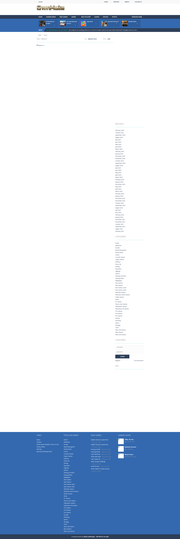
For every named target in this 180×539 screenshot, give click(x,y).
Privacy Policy (41, 447)
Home (40, 17)
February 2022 (119, 215)
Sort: (85, 39)
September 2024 (120, 163)
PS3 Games (118, 311)
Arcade (105, 17)
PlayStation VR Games (122, 309)
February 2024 (119, 180)
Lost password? (138, 360)
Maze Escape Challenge (98, 461)
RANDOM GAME (136, 17)
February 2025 (119, 151)
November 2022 (120, 201)
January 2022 (119, 217)
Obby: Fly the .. (130, 439)
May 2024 (118, 172)
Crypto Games (119, 259)
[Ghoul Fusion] (121, 456)
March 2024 (119, 177)
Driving (117, 266)
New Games (64, 17)
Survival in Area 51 (113, 21)
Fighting (117, 271)
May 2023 (118, 187)
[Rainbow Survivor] (121, 449)
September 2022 (120, 205)
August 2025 (119, 137)
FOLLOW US (138, 2)
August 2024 (119, 165)
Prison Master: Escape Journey (100, 469)
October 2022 (119, 203)
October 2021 (119, 224)
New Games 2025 (120, 290)
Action (117, 243)
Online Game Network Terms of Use (48, 444)
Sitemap (39, 449)
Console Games (120, 257)
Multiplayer (85, 17)
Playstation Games (121, 306)
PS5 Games (118, 316)
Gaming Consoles (120, 276)
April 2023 (118, 189)
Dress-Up (118, 264)
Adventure (118, 245)
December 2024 (120, 156)
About (38, 440)
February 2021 (119, 231)
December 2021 (120, 219)
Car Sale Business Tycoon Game (56, 30)
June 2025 (118, 142)
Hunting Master (95, 452)
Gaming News (51, 17)
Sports (114, 17)
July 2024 (118, 168)
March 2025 (119, 149)
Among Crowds (95, 449)
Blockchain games (120, 250)
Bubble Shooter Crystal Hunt (99, 440)
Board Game (119, 252)
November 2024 (120, 158)
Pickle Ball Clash (96, 457)
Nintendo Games (120, 292)
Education (118, 269)
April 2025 (118, 147)
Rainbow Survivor (130, 447)
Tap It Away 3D (95, 459)
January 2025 (119, 154)
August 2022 (119, 208)
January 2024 (119, 182)
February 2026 (119, 130)
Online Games (119, 297)
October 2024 (119, 161)
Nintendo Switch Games (122, 295)
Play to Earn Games (121, 304)
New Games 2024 (120, 288)
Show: (104, 39)
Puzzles (117, 318)
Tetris (117, 327)
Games (73, 17)
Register (117, 360)
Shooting (118, 320)
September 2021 (120, 226)
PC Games (118, 302)
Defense (117, 262)
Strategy (117, 325)
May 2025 (118, 144)
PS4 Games (118, 313)
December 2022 (120, 198)
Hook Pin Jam (95, 466)
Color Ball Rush (95, 454)
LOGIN (106, 2)
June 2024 (118, 170)
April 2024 (118, 175)
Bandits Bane (132, 21)
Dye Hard (90, 21)
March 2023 (119, 191)
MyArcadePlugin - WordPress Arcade (96, 536)
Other (117, 299)
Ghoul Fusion (129, 454)
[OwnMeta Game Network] (51, 7)
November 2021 (120, 222)
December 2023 (120, 184)
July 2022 (118, 210)
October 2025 (119, 133)
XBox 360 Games (120, 330)
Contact (39, 442)
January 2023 (119, 196)
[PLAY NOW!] (42, 23)
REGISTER (116, 2)
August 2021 (119, 229)
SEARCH (127, 2)
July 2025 (118, 140)
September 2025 (120, 135)
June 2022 (118, 212)
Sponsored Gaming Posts (44, 451)
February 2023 (119, 194)
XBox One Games (120, 334)
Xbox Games (119, 332)
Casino (96, 17)
